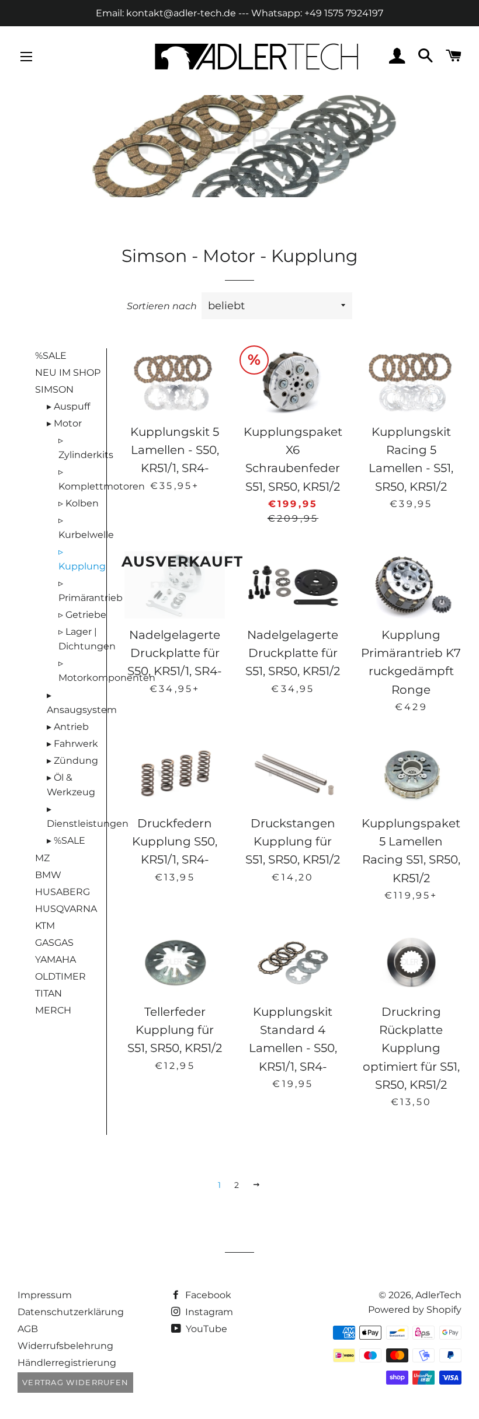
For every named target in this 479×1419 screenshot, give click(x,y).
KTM (45, 925)
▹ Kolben (78, 503)
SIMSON (54, 389)
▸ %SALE (66, 840)
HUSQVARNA (66, 908)
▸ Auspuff (68, 406)
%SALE (51, 355)
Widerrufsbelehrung (65, 1345)
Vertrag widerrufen (75, 1382)
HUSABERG (62, 891)
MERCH (53, 1010)
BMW (48, 874)
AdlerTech (438, 1295)
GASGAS (54, 942)
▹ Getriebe (82, 614)
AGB (28, 1328)
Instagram (208, 1311)
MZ (42, 858)
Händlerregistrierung (67, 1362)
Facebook (207, 1295)
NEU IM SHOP (67, 372)
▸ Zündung (72, 760)
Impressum (45, 1295)
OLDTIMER (60, 976)
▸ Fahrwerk (72, 743)
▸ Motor (64, 423)
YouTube (205, 1328)
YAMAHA (55, 959)
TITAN (48, 993)
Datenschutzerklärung (71, 1311)
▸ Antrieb (68, 726)
